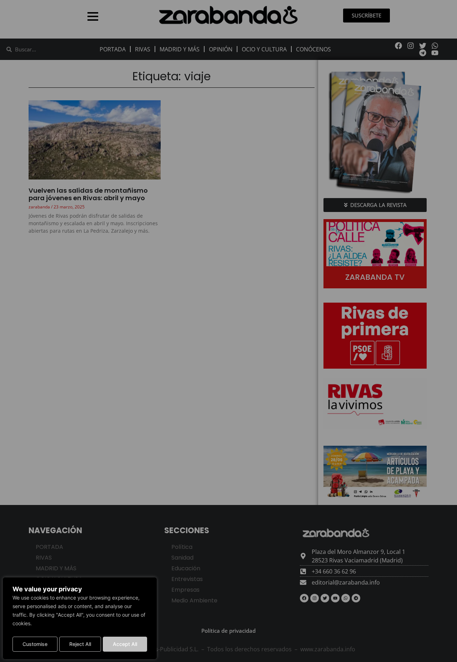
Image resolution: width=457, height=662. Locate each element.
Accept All (125, 644)
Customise (34, 644)
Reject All (80, 644)
